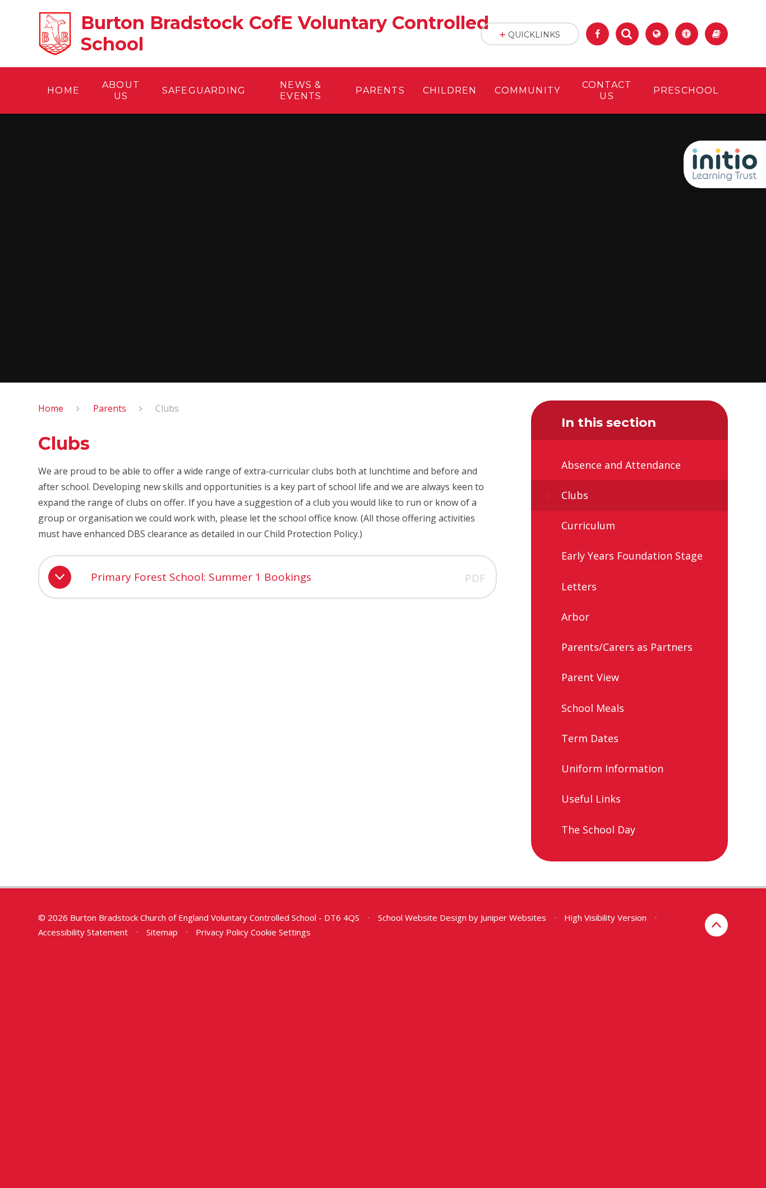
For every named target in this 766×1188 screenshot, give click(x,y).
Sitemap (162, 932)
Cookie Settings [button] (281, 932)
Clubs (167, 408)
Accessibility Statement (83, 932)
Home (50, 408)
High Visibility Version (605, 917)
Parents (109, 408)
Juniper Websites (513, 917)
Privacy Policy (222, 932)
